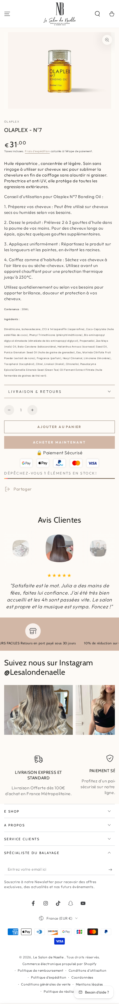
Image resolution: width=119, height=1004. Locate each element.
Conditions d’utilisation (87, 970)
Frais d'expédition (37, 151)
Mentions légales (89, 984)
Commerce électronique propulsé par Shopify (59, 964)
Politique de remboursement (40, 970)
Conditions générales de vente (45, 984)
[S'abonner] (111, 869)
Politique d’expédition (48, 977)
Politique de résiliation (62, 991)
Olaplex (11, 121)
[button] (97, 14)
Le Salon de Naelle (48, 957)
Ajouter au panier (59, 427)
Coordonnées (82, 977)
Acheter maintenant (59, 442)
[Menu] (7, 14)
